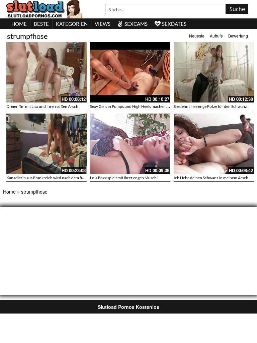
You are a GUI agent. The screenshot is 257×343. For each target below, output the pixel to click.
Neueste (196, 36)
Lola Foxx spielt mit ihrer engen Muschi (124, 177)
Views (102, 24)
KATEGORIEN (72, 24)
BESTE (41, 24)
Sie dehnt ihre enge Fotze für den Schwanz (210, 106)
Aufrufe (216, 36)
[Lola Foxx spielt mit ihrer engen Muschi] (130, 144)
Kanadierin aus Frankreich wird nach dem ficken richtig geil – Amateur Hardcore (76, 177)
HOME (19, 24)
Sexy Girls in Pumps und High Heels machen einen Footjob (140, 106)
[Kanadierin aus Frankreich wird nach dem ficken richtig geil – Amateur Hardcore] (46, 144)
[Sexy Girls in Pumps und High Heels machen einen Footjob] (130, 72)
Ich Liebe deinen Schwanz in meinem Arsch (211, 177)
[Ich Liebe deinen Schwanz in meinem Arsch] (214, 144)
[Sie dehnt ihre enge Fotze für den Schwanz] (214, 72)
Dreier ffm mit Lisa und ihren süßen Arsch (42, 106)
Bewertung (238, 36)
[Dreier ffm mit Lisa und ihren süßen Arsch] (46, 72)
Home (9, 191)
